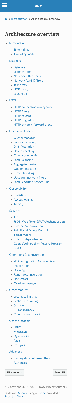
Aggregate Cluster (25, 164)
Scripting (19, 305)
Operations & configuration (27, 254)
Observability (18, 188)
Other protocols (19, 320)
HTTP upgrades (24, 120)
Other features (18, 290)
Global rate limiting (26, 301)
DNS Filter (20, 93)
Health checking (24, 151)
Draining (19, 270)
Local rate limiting (25, 296)
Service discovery (25, 142)
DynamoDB (21, 336)
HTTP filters (21, 111)
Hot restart (21, 279)
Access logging (23, 199)
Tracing (18, 204)
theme (42, 393)
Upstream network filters (30, 177)
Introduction (19, 18)
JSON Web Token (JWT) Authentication (39, 221)
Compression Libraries (28, 314)
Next (58, 372)
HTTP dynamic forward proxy (33, 124)
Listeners (15, 60)
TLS (16, 217)
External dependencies (28, 239)
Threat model (22, 234)
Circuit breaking (24, 173)
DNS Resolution (24, 146)
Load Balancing (23, 160)
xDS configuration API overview (34, 261)
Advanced (15, 351)
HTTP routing (22, 115)
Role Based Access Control (31, 230)
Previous (16, 372)
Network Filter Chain (27, 76)
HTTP (13, 100)
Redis (17, 340)
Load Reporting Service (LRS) (32, 182)
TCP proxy (20, 85)
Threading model (24, 54)
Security (14, 210)
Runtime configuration (28, 274)
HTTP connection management (34, 107)
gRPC (17, 327)
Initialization (22, 265)
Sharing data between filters (32, 358)
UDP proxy (21, 89)
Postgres (19, 345)
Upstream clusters (21, 131)
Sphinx (22, 393)
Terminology (21, 49)
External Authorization (28, 226)
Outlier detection (25, 168)
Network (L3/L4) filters (28, 80)
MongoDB (20, 331)
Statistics (20, 195)
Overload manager (25, 283)
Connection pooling (26, 155)
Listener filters (23, 71)
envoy (38, 5)
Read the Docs (14, 396)
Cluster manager (24, 137)
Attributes (20, 362)
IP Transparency (24, 309)
